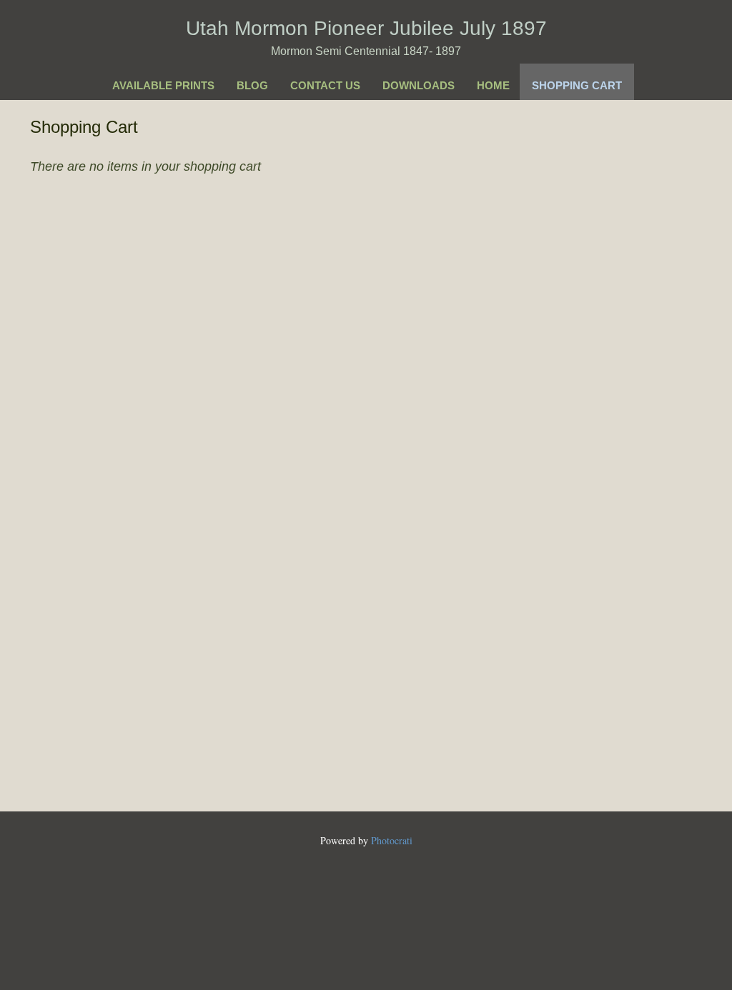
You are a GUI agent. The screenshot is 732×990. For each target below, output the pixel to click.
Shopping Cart (577, 85)
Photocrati (391, 840)
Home (493, 85)
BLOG (252, 85)
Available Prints (163, 85)
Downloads (418, 85)
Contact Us (325, 85)
